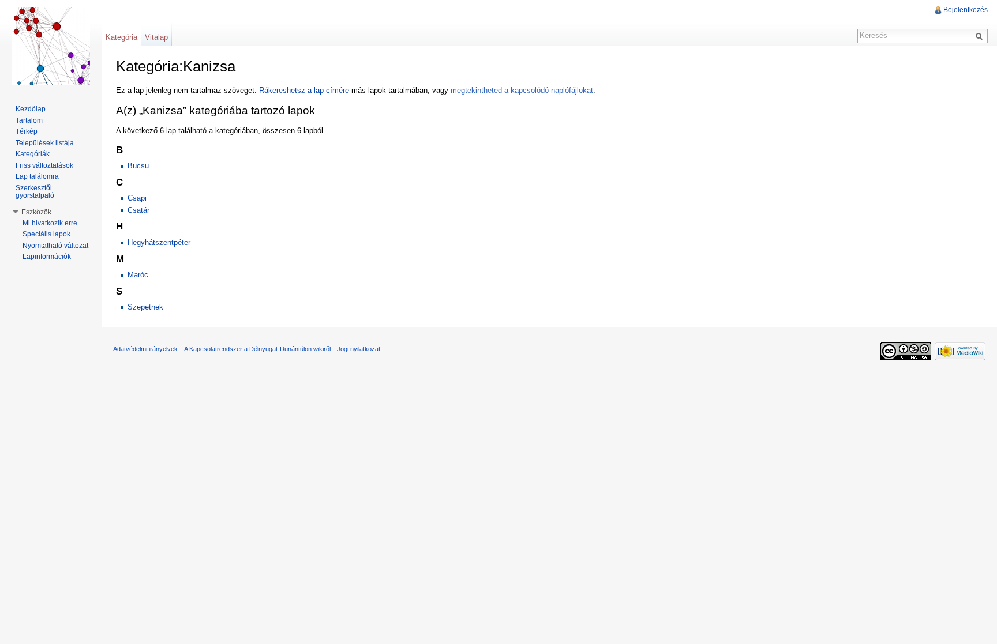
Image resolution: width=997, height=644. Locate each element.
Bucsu (138, 165)
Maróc (138, 274)
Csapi (137, 198)
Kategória (121, 37)
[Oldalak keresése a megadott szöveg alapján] (980, 35)
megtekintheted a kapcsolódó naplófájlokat (522, 90)
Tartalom (29, 120)
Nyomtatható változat (55, 246)
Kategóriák (33, 154)
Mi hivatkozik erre (50, 223)
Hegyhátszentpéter (159, 242)
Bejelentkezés (965, 10)
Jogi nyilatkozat (358, 348)
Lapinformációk (47, 257)
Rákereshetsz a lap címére (304, 90)
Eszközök (36, 212)
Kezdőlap (31, 109)
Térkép (27, 131)
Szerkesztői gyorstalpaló (35, 192)
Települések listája (45, 143)
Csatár (138, 210)
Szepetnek (145, 307)
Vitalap (156, 37)
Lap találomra (37, 176)
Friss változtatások (44, 165)
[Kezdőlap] (51, 46)
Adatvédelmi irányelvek (145, 348)
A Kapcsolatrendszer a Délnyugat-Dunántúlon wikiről (257, 348)
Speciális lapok (46, 234)
